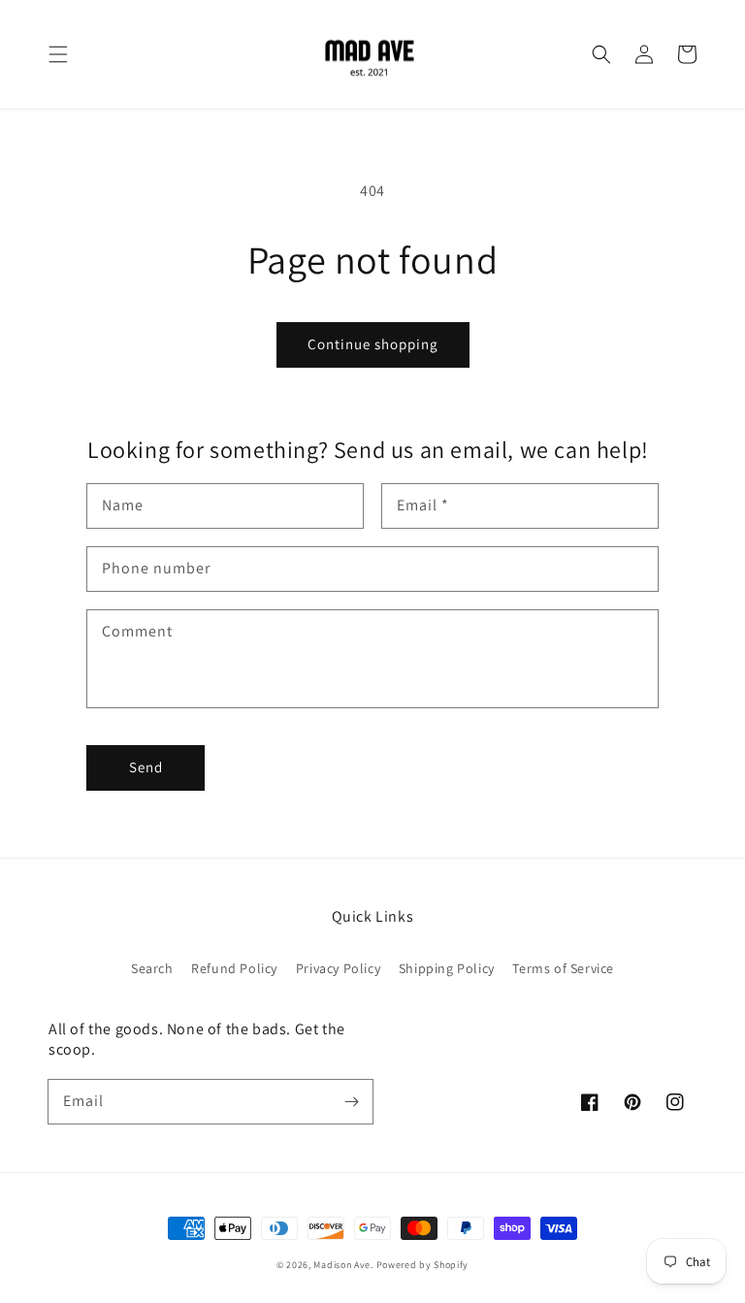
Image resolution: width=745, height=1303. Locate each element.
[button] (58, 54)
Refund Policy (234, 968)
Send (146, 767)
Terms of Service (563, 968)
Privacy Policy (338, 968)
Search (152, 968)
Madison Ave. (342, 1264)
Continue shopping (373, 344)
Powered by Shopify (423, 1264)
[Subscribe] (351, 1101)
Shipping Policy (447, 968)
